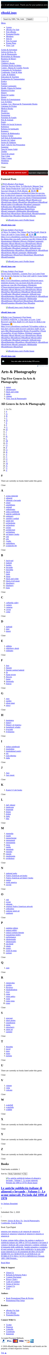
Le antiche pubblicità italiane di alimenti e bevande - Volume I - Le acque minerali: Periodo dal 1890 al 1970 (24, 1193)
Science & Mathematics (10, 133)
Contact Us (10, 1286)
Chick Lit (5, 61)
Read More (5, 1263)
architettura (10, 532)
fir (7, 672)
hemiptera (10, 720)
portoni (9, 953)
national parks (11, 873)
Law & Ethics (6, 102)
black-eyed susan (13, 581)
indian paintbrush (13, 747)
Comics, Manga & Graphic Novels (15, 68)
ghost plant (10, 703)
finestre (9, 668)
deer (7, 629)
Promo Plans (11, 43)
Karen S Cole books (14, 790)
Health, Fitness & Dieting (11, 88)
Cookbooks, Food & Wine (11, 72)
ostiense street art (12, 911)
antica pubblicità (12, 512)
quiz (7, 968)
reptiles (9, 985)
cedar (8, 612)
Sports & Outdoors (8, 142)
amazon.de (27, 1231)
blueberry (10, 585)
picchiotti (9, 944)
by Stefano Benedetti (9, 1204)
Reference (5, 127)
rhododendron (11, 990)
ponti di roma (11, 951)
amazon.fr (36, 1231)
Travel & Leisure (7, 154)
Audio (8, 541)
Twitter (9, 1325)
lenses (8, 812)
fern (7, 665)
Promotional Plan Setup (15, 1300)
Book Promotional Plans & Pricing (20, 1298)
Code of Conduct (13, 1282)
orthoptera (10, 909)
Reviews (9, 987)
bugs (8, 588)
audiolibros (10, 543)
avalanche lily (11, 546)
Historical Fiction (8, 90)
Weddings (5, 161)
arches (8, 527)
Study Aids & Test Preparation (13, 145)
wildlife (9, 1109)
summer (9, 1032)
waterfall (9, 1105)
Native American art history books (19, 878)
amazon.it (13, 1234)
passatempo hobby (13, 935)
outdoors (9, 913)
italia (8, 758)
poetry (8, 948)
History (4, 93)
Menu (3, 23)
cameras (9, 607)
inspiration (10, 749)
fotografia (10, 681)
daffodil (9, 627)
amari (8, 503)
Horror (3, 97)
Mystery (4, 111)
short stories (10, 1020)
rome (8, 999)
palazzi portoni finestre (15, 932)
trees (8, 1051)
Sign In (9, 39)
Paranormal (5, 115)
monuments (10, 842)
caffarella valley (12, 603)
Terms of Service (12, 1284)
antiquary (9, 516)
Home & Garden (7, 95)
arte (7, 537)
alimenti (9, 498)
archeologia (10, 523)
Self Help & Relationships (11, 138)
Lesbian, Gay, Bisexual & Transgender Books (19, 104)
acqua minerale (12, 496)
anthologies (10, 509)
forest (8, 679)
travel (8, 1049)
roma (8, 994)
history (8, 723)
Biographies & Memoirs (10, 56)
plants (8, 946)
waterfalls (10, 1107)
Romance (5, 131)
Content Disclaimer (13, 1277)
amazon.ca (39, 1234)
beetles (8, 565)
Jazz (7, 773)
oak (7, 900)
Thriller (4, 151)
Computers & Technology (11, 70)
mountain (9, 849)
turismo (9, 1056)
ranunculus (10, 983)
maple (8, 836)
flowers (9, 677)
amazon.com (6, 1231)
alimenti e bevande (13, 500)
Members (9, 36)
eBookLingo (9, 12)
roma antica (10, 996)
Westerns (4, 163)
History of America (13, 725)
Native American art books (16, 876)
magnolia (9, 833)
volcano (9, 1090)
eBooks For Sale (12, 30)
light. (8, 816)
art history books (12, 534)
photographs (11, 939)
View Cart (10, 45)
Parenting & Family (9, 118)
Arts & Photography (9, 54)
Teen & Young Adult (9, 149)
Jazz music (10, 775)
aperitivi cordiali (12, 518)
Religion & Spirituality (10, 129)
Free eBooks (11, 32)
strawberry (10, 1027)
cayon (8, 609)
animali (9, 507)
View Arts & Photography (16, 398)
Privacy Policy (12, 1279)
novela (8, 885)
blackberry (10, 583)
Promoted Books (12, 34)
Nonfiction (5, 113)
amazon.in (5, 1236)
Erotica (4, 81)
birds (8, 574)
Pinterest (9, 1327)
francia (8, 684)
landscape (10, 807)
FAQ (8, 1288)
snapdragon (10, 1023)
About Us (10, 1273)
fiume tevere (11, 675)
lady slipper (10, 805)
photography (11, 389)
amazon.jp (31, 1234)
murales (9, 852)
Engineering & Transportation (13, 79)
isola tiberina (11, 756)
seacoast (9, 1018)
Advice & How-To (8, 52)
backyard (9, 561)
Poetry (3, 122)
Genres (9, 27)
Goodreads (10, 1331)
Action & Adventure (9, 50)
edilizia (9, 646)
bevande (9, 567)
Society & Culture (8, 140)
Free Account (11, 41)
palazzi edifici (11, 930)
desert (8, 631)
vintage (9, 396)
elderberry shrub (12, 648)
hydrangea (10, 732)
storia (8, 394)
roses (8, 1003)
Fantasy (4, 84)
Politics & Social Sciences (11, 124)
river (8, 992)
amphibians (10, 505)
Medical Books (7, 108)
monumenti (10, 840)
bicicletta (9, 570)
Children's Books (8, 63)
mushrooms (10, 856)
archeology (10, 525)
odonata (9, 904)
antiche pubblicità (13, 514)
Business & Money (8, 59)
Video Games (6, 158)
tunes (8, 1053)
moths (8, 847)
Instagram (10, 1334)
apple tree (10, 521)
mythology (10, 858)
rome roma (10, 1001)
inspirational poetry (13, 751)
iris (7, 753)
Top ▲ (4, 1353)
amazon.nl (22, 1234)
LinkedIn (9, 1329)
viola (8, 1088)
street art (9, 1029)
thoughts (9, 1047)
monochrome (11, 838)
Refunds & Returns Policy (16, 1275)
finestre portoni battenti (15, 670)
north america (11, 882)
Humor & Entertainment (10, 99)
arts (7, 539)
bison (8, 576)
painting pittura (12, 928)
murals (8, 854)
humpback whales (13, 727)
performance (11, 937)
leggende (9, 809)
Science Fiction (7, 136)
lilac (7, 818)
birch (8, 572)
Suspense (4, 147)
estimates (9, 651)
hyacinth (9, 729)
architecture (10, 530)
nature (8, 387)
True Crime (5, 156)
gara (7, 699)
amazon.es (5, 1234)
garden (8, 701)
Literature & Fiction (9, 106)
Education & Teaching (10, 77)
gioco (8, 705)
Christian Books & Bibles (11, 65)
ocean (8, 902)
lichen (8, 814)
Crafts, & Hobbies (8, 75)
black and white (12, 392)
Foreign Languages (8, 86)
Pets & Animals (7, 120)
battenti (9, 563)
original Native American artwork (19, 906)
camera (9, 605)
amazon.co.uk (17, 1231)
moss (8, 845)
